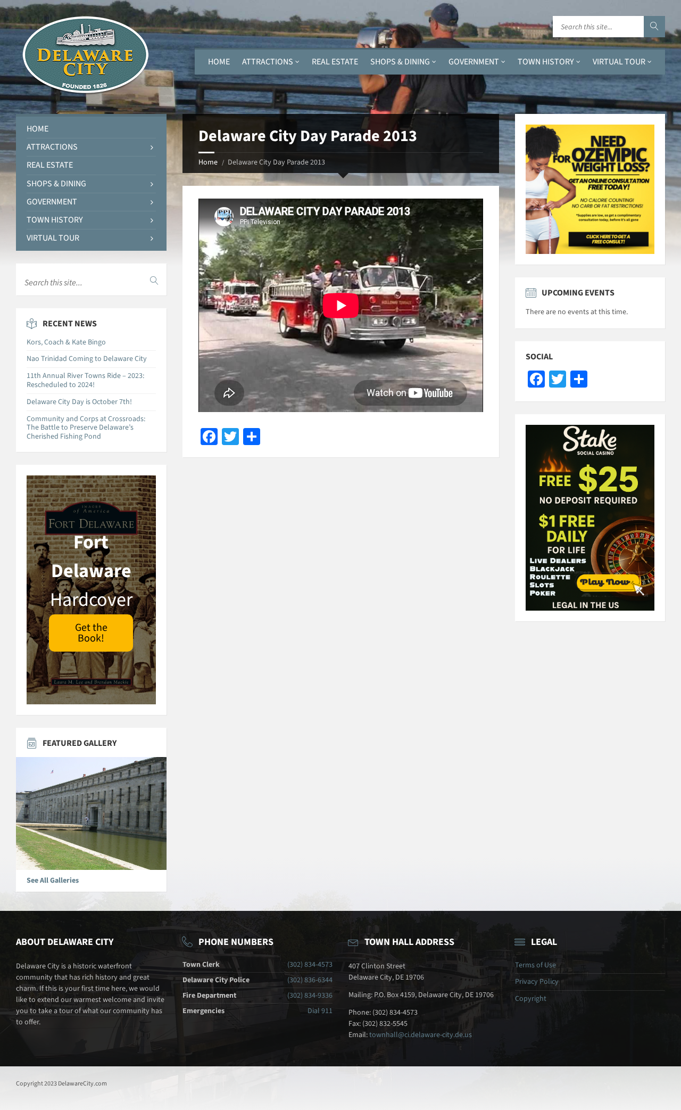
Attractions (267, 62)
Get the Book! (91, 633)
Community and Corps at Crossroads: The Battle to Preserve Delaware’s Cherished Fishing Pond (86, 428)
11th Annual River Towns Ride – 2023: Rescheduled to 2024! (85, 380)
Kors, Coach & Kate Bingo (66, 342)
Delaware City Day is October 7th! (79, 402)
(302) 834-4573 (310, 964)
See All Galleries (53, 880)
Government (474, 62)
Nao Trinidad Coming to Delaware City (87, 358)
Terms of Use (535, 965)
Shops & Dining (400, 62)
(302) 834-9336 (310, 995)
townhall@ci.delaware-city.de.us (420, 1035)
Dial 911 (320, 1011)
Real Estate (335, 62)
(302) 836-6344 (310, 980)
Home (219, 62)
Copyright (530, 998)
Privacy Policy (537, 981)
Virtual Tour (619, 62)
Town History (546, 62)
